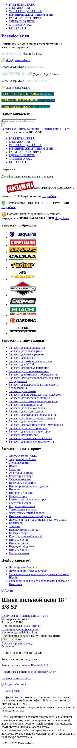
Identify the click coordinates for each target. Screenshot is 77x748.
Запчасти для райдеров (23, 434)
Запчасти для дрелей (22, 357)
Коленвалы (16, 522)
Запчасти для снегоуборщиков (28, 428)
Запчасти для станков (22, 391)
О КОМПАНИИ (19, 7)
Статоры (14, 469)
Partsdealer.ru (15, 36)
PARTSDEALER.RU (22, 4)
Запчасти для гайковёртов (25, 351)
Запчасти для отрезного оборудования (33, 374)
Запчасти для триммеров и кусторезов (33, 401)
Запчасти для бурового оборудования (32, 414)
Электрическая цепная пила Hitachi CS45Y (28, 671)
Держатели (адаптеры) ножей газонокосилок (37, 519)
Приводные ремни (21, 492)
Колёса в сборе (18, 533)
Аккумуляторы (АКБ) (23, 455)
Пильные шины (29, 128)
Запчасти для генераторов (25, 421)
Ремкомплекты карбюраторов (28, 499)
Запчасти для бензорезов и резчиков (32, 418)
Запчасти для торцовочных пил (29, 371)
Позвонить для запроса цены (19, 629)
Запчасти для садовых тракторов (30, 431)
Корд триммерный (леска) (25, 536)
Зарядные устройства (22, 459)
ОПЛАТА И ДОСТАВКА (25, 11)
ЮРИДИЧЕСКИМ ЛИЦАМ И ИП (31, 14)
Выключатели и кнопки (24, 529)
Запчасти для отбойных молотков (30, 361)
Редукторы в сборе (21, 476)
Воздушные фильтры (22, 482)
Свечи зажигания (20, 479)
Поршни (14, 489)
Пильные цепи (18, 539)
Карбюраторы (18, 496)
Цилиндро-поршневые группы (28, 486)
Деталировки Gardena (23, 567)
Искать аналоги (12, 639)
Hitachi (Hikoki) (32, 625)
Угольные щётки (19, 462)
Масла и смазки (19, 553)
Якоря (13, 466)
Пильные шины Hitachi (55, 128)
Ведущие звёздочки (21, 546)
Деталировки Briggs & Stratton (28, 570)
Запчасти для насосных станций (29, 398)
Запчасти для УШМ (21, 364)
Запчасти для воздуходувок (26, 411)
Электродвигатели (21, 472)
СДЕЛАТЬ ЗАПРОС (22, 21)
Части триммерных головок (26, 512)
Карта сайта (12, 690)
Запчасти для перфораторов (26, 354)
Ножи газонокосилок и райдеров (30, 516)
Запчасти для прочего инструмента (31, 441)
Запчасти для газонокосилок (27, 408)
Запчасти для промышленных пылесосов (35, 394)
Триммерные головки (23, 509)
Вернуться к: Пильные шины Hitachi (24, 615)
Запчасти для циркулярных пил (29, 367)
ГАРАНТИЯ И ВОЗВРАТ (25, 18)
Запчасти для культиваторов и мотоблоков (36, 424)
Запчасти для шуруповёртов (27, 347)
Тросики (14, 526)
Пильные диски (19, 549)
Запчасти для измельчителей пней (30, 438)
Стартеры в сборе (20, 502)
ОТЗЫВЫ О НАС (20, 24)
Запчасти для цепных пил (25, 404)
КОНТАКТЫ (17, 28)
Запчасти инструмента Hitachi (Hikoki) (25, 665)
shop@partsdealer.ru (18, 60)
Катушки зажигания (22, 506)
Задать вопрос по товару (17, 643)
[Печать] (7, 590)
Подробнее (49, 196)
